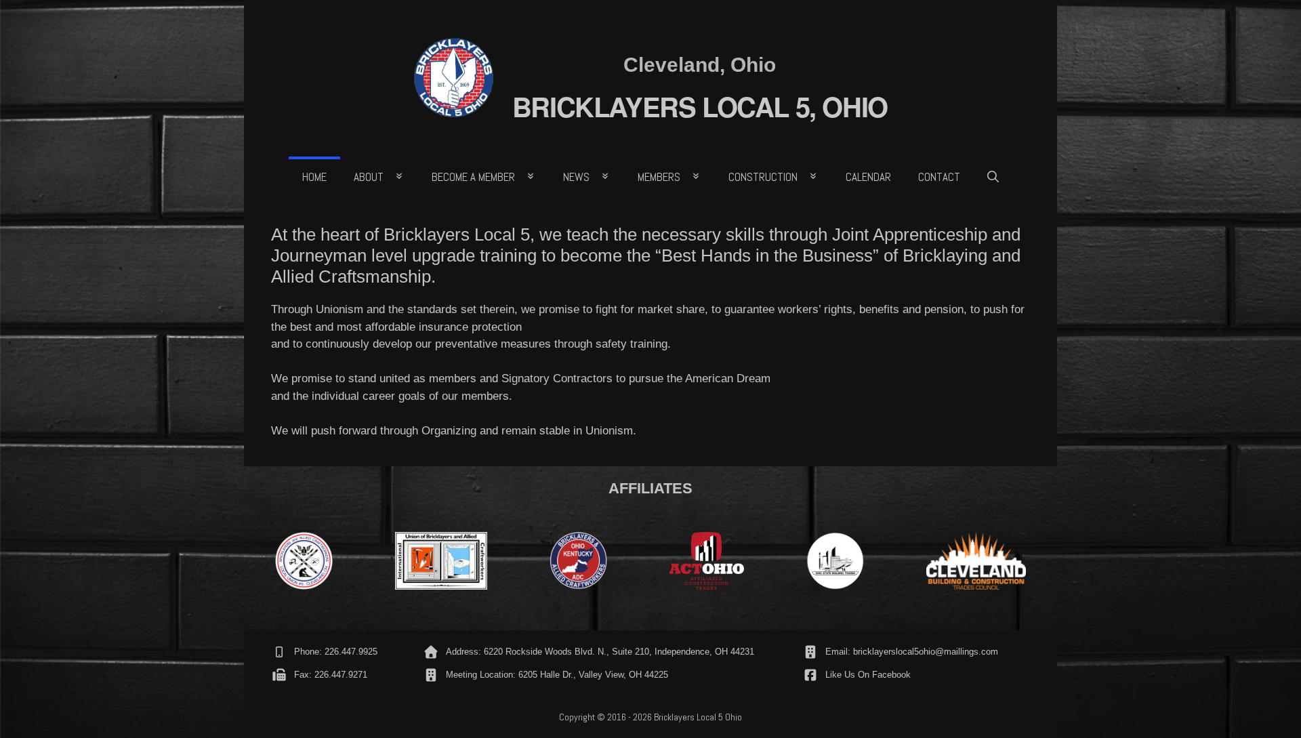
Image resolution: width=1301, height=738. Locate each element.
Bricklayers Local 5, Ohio (700, 106)
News (576, 176)
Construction (763, 176)
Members (659, 176)
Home (314, 176)
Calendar (868, 176)
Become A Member (473, 176)
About (369, 176)
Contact (939, 176)
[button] (993, 177)
